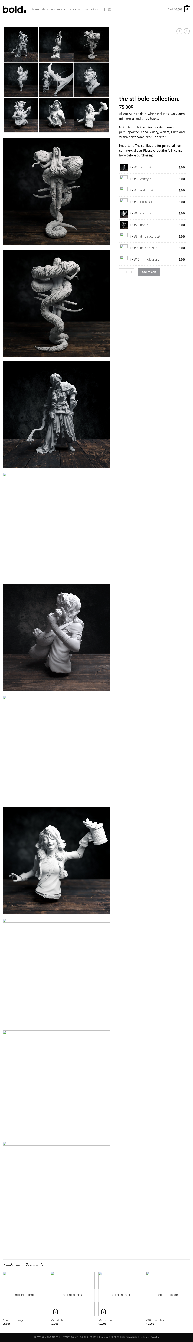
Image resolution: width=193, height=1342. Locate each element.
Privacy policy (69, 1337)
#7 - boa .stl (142, 225)
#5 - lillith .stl (143, 202)
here (122, 155)
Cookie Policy (88, 1337)
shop (45, 9)
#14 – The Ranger (14, 1320)
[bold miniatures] (14, 9)
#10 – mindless (155, 1320)
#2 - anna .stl (143, 167)
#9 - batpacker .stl (146, 248)
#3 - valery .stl (143, 179)
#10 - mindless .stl (146, 259)
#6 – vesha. (105, 1320)
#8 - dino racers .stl (147, 236)
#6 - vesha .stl (143, 213)
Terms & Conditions (46, 1337)
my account (75, 9)
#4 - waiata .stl (144, 190)
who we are (58, 9)
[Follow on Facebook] (104, 9)
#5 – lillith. (57, 1320)
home (35, 9)
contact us (91, 9)
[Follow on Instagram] (109, 9)
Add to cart (149, 272)
